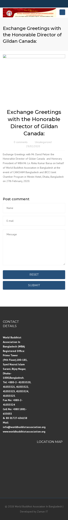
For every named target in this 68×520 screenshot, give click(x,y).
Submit (34, 285)
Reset (34, 274)
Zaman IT (42, 511)
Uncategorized (43, 142)
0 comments (21, 142)
